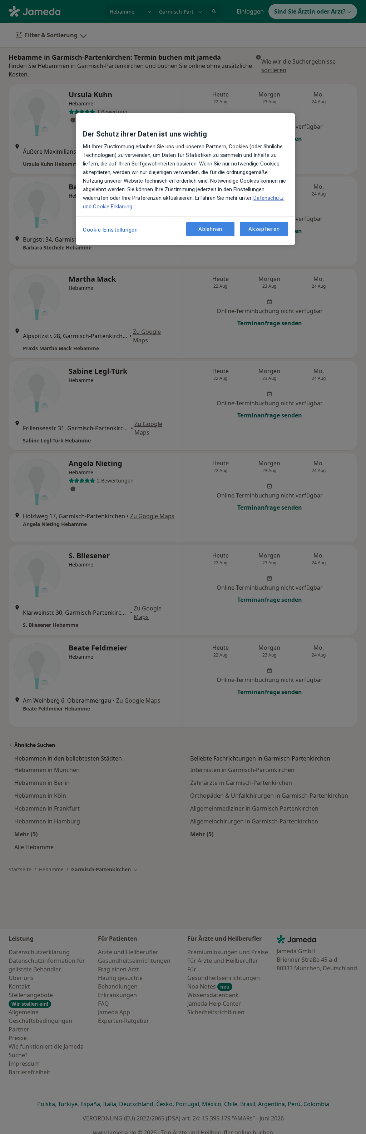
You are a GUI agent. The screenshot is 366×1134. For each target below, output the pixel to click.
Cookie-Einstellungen (110, 230)
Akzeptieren (264, 229)
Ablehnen (210, 229)
